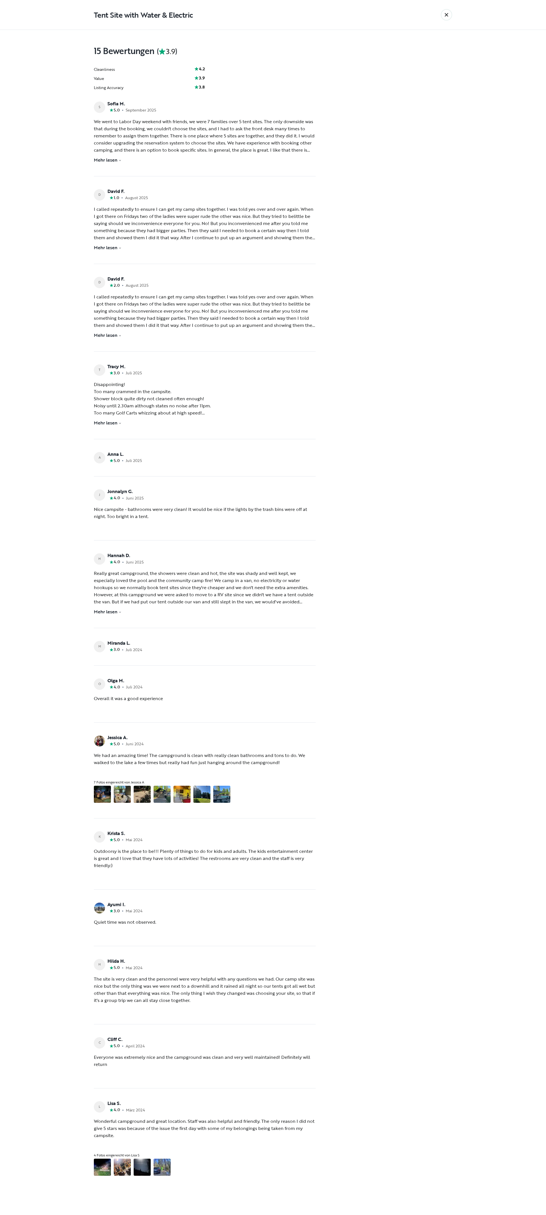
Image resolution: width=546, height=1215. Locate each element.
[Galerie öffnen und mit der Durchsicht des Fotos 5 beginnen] (182, 794)
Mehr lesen (105, 159)
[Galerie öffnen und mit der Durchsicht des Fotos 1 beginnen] (102, 794)
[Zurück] (446, 14)
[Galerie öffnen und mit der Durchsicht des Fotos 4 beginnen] (162, 794)
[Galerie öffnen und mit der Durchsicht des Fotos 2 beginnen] (122, 794)
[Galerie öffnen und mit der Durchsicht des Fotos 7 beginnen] (221, 794)
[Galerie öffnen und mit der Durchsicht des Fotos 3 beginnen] (142, 794)
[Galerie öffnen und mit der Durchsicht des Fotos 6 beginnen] (201, 794)
